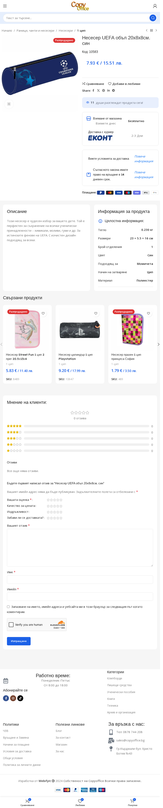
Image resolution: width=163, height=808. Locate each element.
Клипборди (114, 678)
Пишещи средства (119, 685)
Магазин (61, 744)
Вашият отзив (18, 525)
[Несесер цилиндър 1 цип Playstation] (80, 329)
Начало (7, 30)
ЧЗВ (5, 731)
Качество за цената (21, 506)
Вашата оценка (19, 500)
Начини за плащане (16, 744)
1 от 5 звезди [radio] (48, 499)
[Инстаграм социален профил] (13, 698)
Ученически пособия (121, 692)
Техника (112, 705)
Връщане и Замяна (16, 737)
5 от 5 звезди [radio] (60, 499)
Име (11, 572)
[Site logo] (80, 6)
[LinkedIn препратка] (108, 90)
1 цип (81, 30)
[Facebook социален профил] (93, 90)
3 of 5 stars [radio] (54, 499)
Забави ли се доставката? (25, 518)
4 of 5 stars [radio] (57, 499)
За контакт (63, 737)
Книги (111, 699)
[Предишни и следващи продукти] (146, 30)
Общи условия (13, 758)
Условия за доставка (17, 751)
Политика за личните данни (22, 765)
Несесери (66, 30)
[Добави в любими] (43, 313)
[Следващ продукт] (156, 30)
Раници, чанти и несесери (35, 30)
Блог (59, 731)
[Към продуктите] (151, 30)
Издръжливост (17, 512)
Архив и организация (121, 712)
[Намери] (152, 18)
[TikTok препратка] (20, 698)
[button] (159, 344)
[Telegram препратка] (113, 90)
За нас (60, 751)
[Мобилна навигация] (5, 6)
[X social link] (98, 90)
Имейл (13, 589)
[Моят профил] (155, 6)
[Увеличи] (9, 104)
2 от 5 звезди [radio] (51, 499)
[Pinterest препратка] (103, 90)
